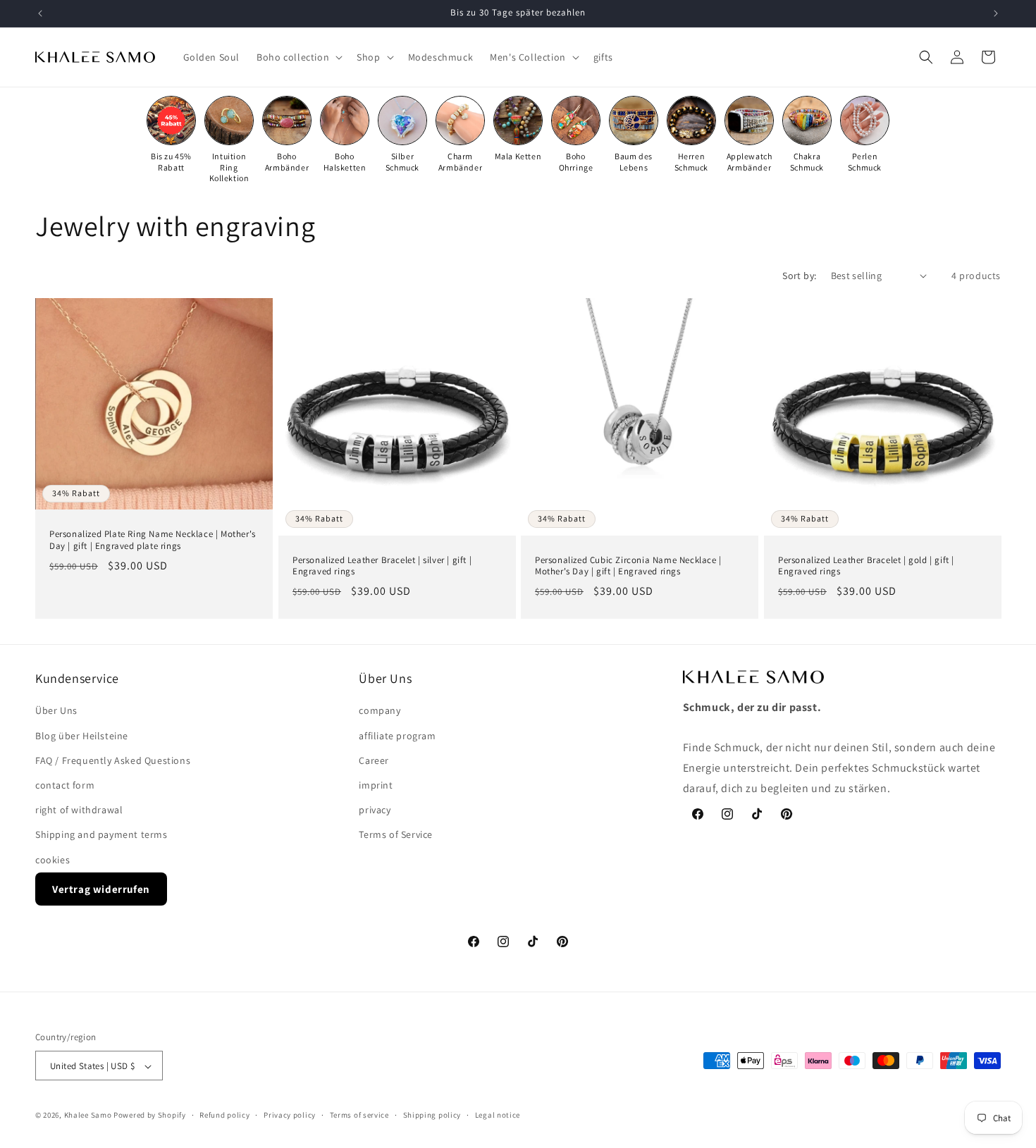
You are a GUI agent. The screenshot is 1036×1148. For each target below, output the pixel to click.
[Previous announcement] (40, 13)
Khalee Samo (88, 1116)
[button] (298, 57)
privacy (374, 810)
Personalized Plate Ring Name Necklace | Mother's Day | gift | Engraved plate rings (152, 540)
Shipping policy (432, 1115)
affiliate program (397, 735)
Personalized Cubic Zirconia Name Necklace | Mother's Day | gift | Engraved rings (628, 565)
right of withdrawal (79, 810)
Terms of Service (396, 835)
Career (374, 760)
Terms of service (359, 1115)
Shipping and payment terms (101, 835)
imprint (376, 785)
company (379, 711)
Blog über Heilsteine (81, 735)
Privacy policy (290, 1115)
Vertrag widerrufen (101, 889)
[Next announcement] (995, 13)
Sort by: (799, 275)
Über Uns (56, 711)
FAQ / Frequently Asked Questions (112, 760)
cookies (52, 859)
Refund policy (224, 1115)
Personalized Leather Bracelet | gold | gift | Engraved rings (866, 565)
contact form (64, 785)
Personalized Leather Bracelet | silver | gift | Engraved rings (381, 565)
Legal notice (497, 1115)
